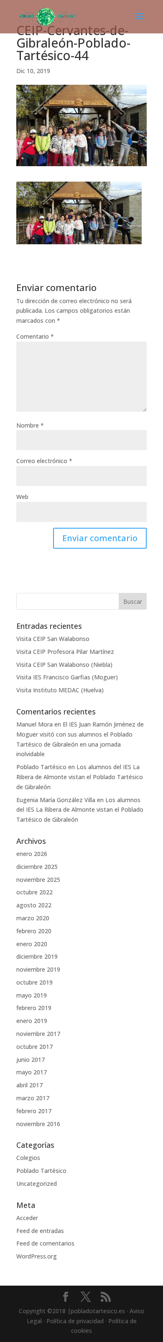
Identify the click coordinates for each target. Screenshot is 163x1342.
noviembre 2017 (38, 1034)
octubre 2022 (34, 892)
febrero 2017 (33, 1111)
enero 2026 (31, 854)
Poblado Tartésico (41, 767)
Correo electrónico (44, 461)
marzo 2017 (32, 1098)
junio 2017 (30, 1059)
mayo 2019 (31, 995)
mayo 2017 (31, 1072)
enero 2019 (31, 1021)
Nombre (30, 425)
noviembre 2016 (38, 1124)
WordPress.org (36, 1256)
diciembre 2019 (37, 956)
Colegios (28, 1158)
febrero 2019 (33, 1008)
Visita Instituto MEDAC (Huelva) (60, 690)
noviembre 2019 (38, 969)
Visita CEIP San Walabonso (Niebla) (64, 664)
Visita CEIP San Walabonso (52, 639)
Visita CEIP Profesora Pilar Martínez (65, 652)
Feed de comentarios (45, 1243)
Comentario (35, 336)
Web (22, 497)
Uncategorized (36, 1184)
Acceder (27, 1218)
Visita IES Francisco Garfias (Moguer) (67, 677)
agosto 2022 (33, 905)
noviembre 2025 (38, 880)
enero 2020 (31, 944)
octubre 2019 (34, 982)
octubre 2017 (34, 1047)
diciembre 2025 (37, 867)
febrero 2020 (33, 931)
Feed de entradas (40, 1231)
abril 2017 (29, 1085)
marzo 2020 (32, 918)
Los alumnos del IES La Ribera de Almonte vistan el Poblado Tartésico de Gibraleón (79, 777)
